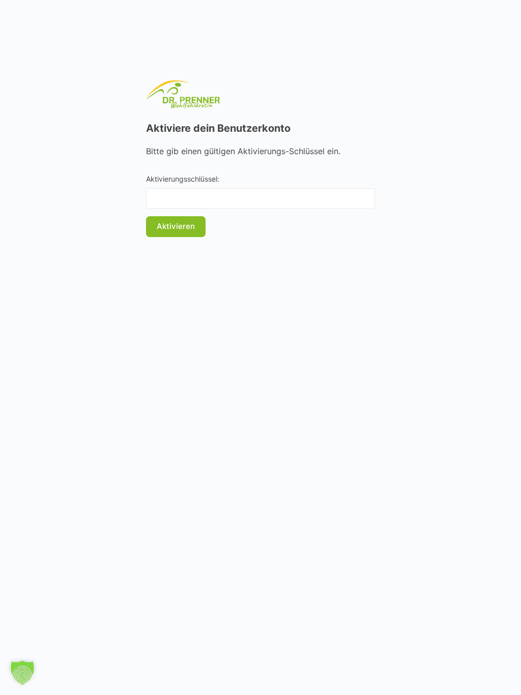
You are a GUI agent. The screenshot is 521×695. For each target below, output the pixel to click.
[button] (22, 672)
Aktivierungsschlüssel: (182, 179)
